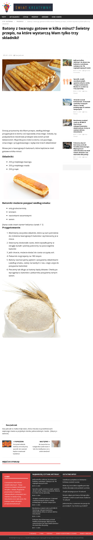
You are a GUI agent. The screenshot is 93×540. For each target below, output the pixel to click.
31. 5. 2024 (78, 157)
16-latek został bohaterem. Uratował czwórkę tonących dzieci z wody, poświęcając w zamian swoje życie (81, 104)
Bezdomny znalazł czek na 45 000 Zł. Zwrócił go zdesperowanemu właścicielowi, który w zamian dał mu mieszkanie (81, 126)
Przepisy (35, 17)
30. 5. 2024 (78, 134)
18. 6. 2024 (78, 70)
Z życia (25, 17)
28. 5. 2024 (78, 91)
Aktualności (14, 17)
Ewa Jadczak (19, 55)
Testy (4, 17)
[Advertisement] (46, 47)
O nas (41, 533)
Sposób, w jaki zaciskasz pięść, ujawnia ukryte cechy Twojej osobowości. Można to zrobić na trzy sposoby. (81, 84)
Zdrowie (45, 17)
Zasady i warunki (85, 533)
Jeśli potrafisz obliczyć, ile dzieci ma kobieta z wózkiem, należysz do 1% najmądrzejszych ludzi (82, 64)
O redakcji (32, 533)
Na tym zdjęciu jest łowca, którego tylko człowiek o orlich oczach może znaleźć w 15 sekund (76, 497)
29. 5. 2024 (78, 112)
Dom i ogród (57, 17)
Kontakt (50, 533)
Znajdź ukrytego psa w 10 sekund (74, 492)
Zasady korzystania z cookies (66, 533)
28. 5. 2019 (8, 55)
